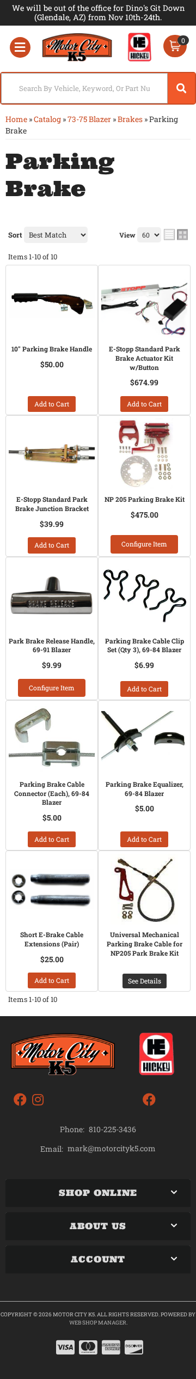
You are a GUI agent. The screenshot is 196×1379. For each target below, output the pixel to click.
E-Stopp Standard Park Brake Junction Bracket (52, 504)
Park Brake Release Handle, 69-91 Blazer (52, 645)
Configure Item (144, 543)
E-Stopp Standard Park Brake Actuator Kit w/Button (144, 358)
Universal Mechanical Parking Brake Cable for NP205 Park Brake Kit (144, 943)
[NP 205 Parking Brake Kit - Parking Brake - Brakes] (144, 453)
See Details (144, 980)
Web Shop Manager (97, 1322)
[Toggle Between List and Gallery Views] (176, 234)
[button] (98, 88)
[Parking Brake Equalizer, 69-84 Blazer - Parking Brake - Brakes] (144, 738)
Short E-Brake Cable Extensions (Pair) (51, 939)
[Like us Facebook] (20, 1100)
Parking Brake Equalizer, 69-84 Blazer (144, 789)
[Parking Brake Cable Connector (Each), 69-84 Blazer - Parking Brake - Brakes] (52, 738)
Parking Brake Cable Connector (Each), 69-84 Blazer (51, 793)
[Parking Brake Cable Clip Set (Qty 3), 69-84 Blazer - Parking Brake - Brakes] (144, 595)
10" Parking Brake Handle (51, 348)
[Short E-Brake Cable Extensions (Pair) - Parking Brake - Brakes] (52, 889)
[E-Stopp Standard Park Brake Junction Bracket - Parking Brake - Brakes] (52, 453)
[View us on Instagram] (38, 1100)
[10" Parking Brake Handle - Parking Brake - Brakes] (52, 303)
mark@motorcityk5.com (112, 1148)
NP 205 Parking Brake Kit (145, 499)
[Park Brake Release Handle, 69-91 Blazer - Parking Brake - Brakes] (52, 595)
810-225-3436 (112, 1129)
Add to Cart (51, 403)
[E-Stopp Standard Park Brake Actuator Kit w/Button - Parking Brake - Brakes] (144, 303)
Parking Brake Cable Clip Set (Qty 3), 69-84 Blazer (144, 645)
